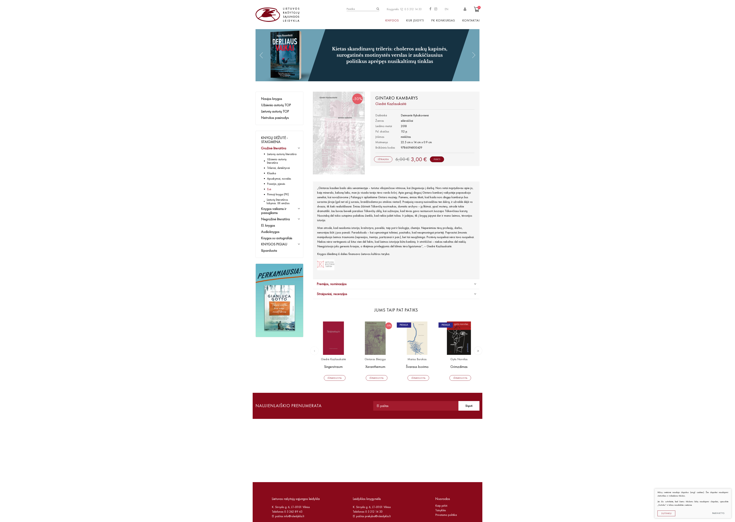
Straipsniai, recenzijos (332, 294)
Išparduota (269, 250)
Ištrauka (383, 159)
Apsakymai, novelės (279, 178)
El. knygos (268, 225)
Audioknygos (270, 231)
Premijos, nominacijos (332, 284)
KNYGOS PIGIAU (274, 244)
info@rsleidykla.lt (294, 516)
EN (446, 9)
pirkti (437, 159)
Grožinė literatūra (273, 148)
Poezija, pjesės (276, 184)
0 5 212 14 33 (413, 9)
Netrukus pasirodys (275, 117)
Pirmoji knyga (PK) (278, 194)
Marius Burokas (417, 359)
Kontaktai (471, 20)
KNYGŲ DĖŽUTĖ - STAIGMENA (274, 140)
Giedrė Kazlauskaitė (333, 359)
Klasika (271, 173)
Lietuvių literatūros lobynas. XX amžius (278, 201)
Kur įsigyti (415, 20)
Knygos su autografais (276, 238)
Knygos (392, 20)
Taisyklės (440, 510)
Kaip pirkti (441, 505)
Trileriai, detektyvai (278, 168)
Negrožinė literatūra (275, 219)
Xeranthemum (375, 366)
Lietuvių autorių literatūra (281, 154)
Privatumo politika (446, 515)
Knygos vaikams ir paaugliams (273, 210)
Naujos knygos (271, 98)
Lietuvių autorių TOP (275, 111)
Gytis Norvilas (459, 359)
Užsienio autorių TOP (276, 105)
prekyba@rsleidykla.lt (378, 516)
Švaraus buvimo (417, 366)
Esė (269, 189)
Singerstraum (333, 366)
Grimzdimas (459, 366)
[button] (261, 55)
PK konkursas (443, 20)
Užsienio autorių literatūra (277, 160)
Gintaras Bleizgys (375, 359)
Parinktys (718, 513)
